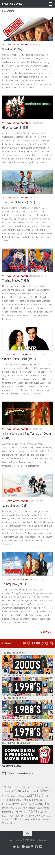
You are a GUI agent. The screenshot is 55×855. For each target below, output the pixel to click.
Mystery (5, 808)
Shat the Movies (12, 3)
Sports (49, 816)
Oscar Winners (43, 808)
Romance (14, 815)
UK (21, 820)
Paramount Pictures (12, 811)
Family (17, 800)
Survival (5, 820)
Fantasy (26, 800)
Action (16, 791)
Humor (23, 804)
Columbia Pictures (18, 796)
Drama (7, 799)
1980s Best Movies (10, 123)
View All (24, 44)
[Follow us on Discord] (51, 643)
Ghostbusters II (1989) (15, 127)
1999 (8, 792)
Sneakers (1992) (12, 49)
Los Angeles (41, 803)
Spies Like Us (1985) (14, 505)
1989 (42, 788)
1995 (4, 792)
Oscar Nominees (27, 807)
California (44, 791)
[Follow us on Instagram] (42, 643)
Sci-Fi (24, 815)
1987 (33, 788)
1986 (28, 787)
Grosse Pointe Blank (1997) (19, 359)
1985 (24, 787)
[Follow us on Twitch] (29, 643)
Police (41, 812)
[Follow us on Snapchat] (46, 643)
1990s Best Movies (10, 44)
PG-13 (33, 812)
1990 (46, 788)
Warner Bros (8, 823)
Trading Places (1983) (15, 280)
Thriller (13, 819)
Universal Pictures (32, 819)
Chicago (5, 796)
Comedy (33, 795)
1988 (38, 788)
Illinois (29, 804)
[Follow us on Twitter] (24, 643)
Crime (45, 796)
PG (26, 811)
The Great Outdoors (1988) (18, 202)
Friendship (37, 800)
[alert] (27, 773)
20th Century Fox (11, 787)
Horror (15, 803)
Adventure (29, 791)
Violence (46, 820)
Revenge (5, 816)
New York (14, 807)
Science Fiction (37, 815)
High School (6, 804)
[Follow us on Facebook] (33, 643)
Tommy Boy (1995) (14, 584)
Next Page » (46, 631)
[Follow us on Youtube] (37, 643)
